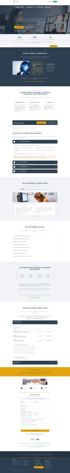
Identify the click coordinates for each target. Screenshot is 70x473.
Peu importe (36, 413)
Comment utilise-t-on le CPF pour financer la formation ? (35, 236)
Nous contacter (25, 465)
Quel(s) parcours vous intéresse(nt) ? (28, 415)
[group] (35, 209)
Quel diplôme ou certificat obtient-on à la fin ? (35, 253)
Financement (25, 463)
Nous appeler (48, 443)
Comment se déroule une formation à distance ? (35, 250)
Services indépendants (26, 460)
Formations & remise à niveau (27, 461)
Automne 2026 (24, 413)
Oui (22, 420)
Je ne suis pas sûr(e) (33, 420)
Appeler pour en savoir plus (39, 467)
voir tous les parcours (20, 137)
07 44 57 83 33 (37, 460)
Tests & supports (25, 462)
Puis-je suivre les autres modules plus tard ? (35, 242)
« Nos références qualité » (37, 42)
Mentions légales (47, 470)
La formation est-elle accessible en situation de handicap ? (35, 256)
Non (26, 420)
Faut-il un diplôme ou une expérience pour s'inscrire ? (35, 247)
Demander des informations (37, 443)
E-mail (21, 404)
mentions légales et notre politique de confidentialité (36, 434)
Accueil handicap (52, 470)
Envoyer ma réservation (35, 430)
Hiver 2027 (30, 413)
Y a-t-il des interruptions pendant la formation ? (35, 245)
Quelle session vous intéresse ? (26, 411)
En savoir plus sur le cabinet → (35, 297)
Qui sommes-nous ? (26, 464)
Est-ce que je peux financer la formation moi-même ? (35, 239)
